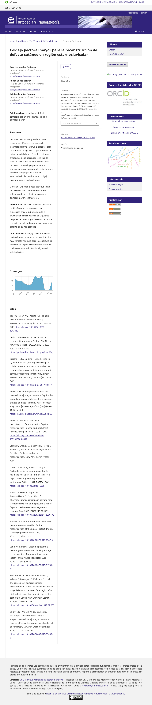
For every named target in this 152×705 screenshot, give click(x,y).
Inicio (12, 41)
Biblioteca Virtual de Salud (131, 2)
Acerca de (46, 31)
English (112, 49)
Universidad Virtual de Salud (104, 2)
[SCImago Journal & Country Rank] (124, 74)
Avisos (33, 31)
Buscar (141, 31)
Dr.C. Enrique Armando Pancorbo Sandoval (41, 679)
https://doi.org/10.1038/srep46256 (27, 485)
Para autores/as (116, 189)
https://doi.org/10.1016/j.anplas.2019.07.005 (32, 605)
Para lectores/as (116, 184)
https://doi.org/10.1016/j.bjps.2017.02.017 (31, 384)
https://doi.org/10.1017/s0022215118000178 (32, 514)
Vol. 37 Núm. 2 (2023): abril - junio (44, 41)
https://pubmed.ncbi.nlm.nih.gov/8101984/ (31, 352)
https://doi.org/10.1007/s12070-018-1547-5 (31, 540)
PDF (67, 66)
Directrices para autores (124, 121)
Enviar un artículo (117, 64)
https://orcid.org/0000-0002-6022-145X (25, 76)
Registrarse (133, 12)
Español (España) (116, 54)
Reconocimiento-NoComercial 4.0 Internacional (100, 693)
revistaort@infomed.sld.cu (94, 685)
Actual (8, 31)
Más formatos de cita (72, 123)
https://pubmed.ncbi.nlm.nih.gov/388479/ (31, 413)
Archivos (20, 31)
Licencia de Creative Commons (61, 693)
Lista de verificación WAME (124, 132)
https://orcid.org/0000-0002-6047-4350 (25, 103)
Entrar (144, 12)
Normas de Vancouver (124, 127)
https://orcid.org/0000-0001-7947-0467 (25, 90)
